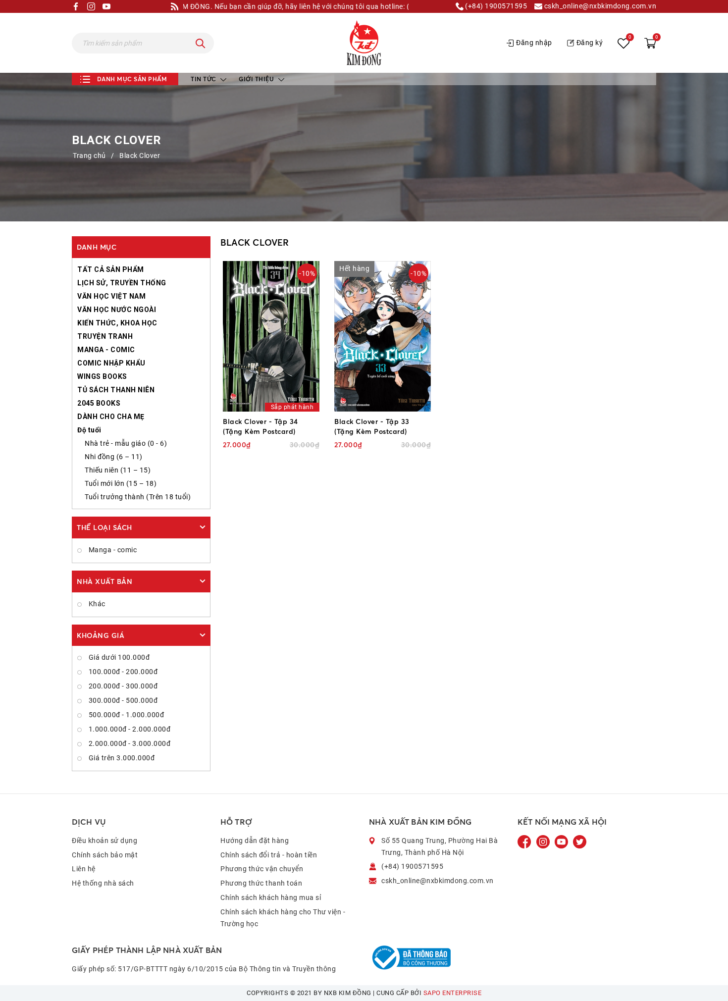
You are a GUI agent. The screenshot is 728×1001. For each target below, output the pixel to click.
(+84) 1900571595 (495, 6)
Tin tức (204, 79)
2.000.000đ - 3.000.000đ (128, 743)
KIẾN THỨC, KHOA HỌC (117, 323)
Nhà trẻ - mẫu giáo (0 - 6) (126, 443)
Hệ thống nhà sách (103, 883)
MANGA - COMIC (106, 350)
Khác (96, 604)
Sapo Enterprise (452, 993)
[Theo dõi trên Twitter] (579, 841)
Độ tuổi (89, 430)
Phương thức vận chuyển (261, 869)
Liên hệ (84, 869)
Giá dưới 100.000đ (118, 657)
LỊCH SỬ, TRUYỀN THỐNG (121, 283)
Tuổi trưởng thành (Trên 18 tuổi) (138, 497)
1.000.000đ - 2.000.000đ (128, 729)
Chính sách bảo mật (105, 855)
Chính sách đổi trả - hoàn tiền (268, 855)
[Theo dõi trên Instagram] (544, 841)
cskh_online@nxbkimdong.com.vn (599, 6)
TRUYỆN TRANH (105, 336)
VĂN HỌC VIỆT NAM (111, 296)
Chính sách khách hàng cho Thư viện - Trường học (282, 918)
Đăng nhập (534, 43)
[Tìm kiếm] (200, 43)
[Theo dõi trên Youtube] (562, 841)
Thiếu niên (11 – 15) (118, 470)
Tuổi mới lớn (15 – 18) (120, 483)
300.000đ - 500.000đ (122, 700)
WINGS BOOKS (102, 376)
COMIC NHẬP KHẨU (111, 363)
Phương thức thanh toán (261, 883)
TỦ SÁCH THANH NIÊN (116, 390)
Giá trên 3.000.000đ (121, 758)
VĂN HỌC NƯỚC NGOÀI (116, 310)
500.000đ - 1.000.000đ (125, 715)
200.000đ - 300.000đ (122, 686)
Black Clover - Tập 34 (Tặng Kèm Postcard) (260, 426)
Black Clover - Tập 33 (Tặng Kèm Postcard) (372, 426)
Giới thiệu (257, 79)
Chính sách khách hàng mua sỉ (270, 897)
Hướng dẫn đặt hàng (254, 840)
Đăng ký (589, 43)
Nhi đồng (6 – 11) (114, 457)
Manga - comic (112, 550)
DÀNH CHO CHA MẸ (111, 417)
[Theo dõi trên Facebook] (525, 841)
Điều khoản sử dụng (104, 840)
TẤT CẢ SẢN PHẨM (110, 269)
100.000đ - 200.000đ (122, 672)
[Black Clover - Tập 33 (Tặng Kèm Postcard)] (382, 336)
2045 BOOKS (98, 403)
